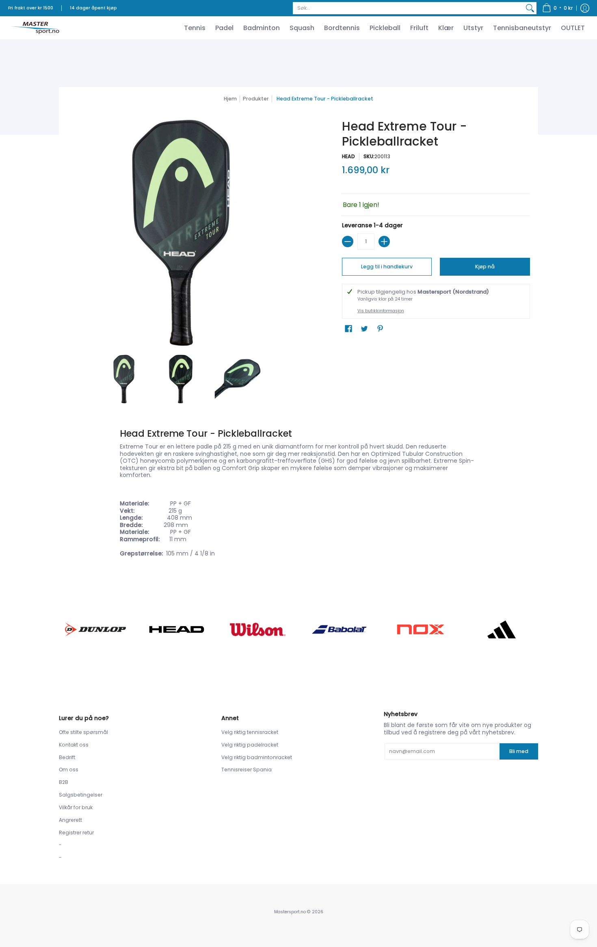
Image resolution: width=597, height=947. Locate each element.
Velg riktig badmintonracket (256, 757)
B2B (63, 782)
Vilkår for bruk (76, 807)
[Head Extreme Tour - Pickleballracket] (124, 379)
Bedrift (67, 757)
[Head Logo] (176, 629)
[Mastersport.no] (34, 27)
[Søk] (529, 8)
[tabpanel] (298, 494)
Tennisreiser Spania (246, 769)
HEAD (348, 156)
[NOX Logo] (420, 629)
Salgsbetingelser (80, 794)
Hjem (230, 98)
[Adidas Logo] (501, 629)
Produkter (256, 98)
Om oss (68, 769)
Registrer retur (76, 832)
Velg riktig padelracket (249, 744)
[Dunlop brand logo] (95, 629)
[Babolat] (339, 629)
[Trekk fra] (347, 241)
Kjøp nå (485, 266)
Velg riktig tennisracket (249, 732)
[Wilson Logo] (257, 629)
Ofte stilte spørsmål (83, 732)
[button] (558, 8)
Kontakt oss (74, 744)
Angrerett (70, 819)
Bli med (518, 751)
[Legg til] (384, 241)
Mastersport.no (290, 912)
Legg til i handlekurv (387, 266)
